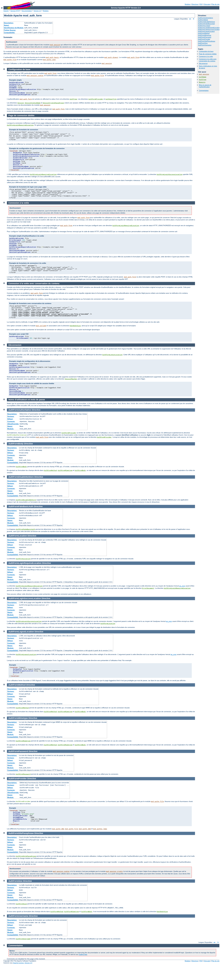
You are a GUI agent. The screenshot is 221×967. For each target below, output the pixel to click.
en (190, 19)
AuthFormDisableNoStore (206, 22)
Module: (10, 429)
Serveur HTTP (15, 11)
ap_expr (182, 586)
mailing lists (83, 954)
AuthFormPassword (204, 37)
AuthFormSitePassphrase (206, 41)
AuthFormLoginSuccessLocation (209, 29)
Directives (195, 4)
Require (202, 82)
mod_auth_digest (111, 57)
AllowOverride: (13, 424)
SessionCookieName (32, 103)
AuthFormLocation (204, 26)
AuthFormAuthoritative (205, 18)
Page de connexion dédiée (208, 54)
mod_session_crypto (114, 871)
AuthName (202, 77)
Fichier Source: (10, 30)
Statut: (6, 25)
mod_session (55, 45)
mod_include (41, 326)
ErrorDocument (148, 588)
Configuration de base (206, 51)
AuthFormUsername (204, 45)
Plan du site (215, 4)
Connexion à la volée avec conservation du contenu (208, 60)
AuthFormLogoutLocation (206, 31)
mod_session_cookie (35, 76)
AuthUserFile (110, 99)
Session (20, 103)
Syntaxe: (10, 416)
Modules (187, 4)
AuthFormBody (203, 20)
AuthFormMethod (203, 33)
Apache (6, 11)
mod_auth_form (133, 57)
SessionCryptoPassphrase (53, 103)
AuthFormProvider (204, 39)
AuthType (202, 80)
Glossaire (207, 4)
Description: (9, 23)
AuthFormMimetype (204, 35)
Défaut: (10, 419)
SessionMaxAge (71, 379)
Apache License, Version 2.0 (22, 963)
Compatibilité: (9, 32)
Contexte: (11, 421)
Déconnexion (203, 63)
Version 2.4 (37, 11)
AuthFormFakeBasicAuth (206, 24)
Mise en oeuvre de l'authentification (205, 86)
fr (194, 19)
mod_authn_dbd (85, 829)
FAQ (201, 4)
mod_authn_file (9, 60)
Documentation (27, 11)
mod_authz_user (49, 60)
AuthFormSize (203, 43)
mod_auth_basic (52, 57)
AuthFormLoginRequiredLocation (209, 28)
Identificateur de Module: (14, 28)
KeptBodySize (75, 326)
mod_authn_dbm (58, 829)
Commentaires (204, 90)
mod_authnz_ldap (100, 829)
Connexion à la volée (206, 56)
